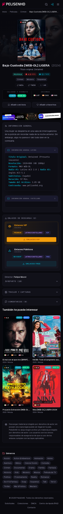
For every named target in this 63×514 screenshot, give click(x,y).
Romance (45, 477)
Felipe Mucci (20, 277)
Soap (24, 482)
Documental (19, 468)
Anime (50, 458)
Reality (34, 477)
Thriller (7, 486)
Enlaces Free (33, 264)
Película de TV (50, 472)
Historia (7, 472)
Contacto (31, 508)
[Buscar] (46, 4)
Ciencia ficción (31, 463)
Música (37, 472)
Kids (17, 472)
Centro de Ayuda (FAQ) (48, 503)
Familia (42, 468)
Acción (7, 458)
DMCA (33, 503)
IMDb (21, 85)
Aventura (7, 463)
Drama (31, 468)
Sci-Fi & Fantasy (11, 482)
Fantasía (52, 468)
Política (7, 477)
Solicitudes (10, 503)
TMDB (33, 85)
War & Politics (20, 486)
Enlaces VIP (33, 239)
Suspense (41, 79)
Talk (44, 482)
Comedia (45, 463)
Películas (13, 12)
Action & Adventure (22, 458)
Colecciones (22, 503)
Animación (38, 458)
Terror (53, 482)
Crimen (23, 12)
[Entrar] (52, 4)
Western (33, 486)
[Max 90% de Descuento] (31, 116)
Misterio (30, 79)
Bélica (18, 463)
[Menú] (58, 4)
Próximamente (21, 477)
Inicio (4, 12)
